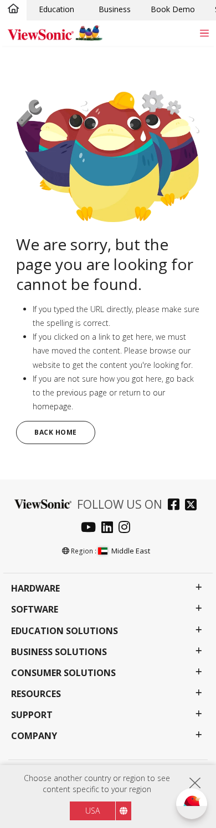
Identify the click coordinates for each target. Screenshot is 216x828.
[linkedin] (110, 528)
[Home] (13, 9)
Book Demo (173, 9)
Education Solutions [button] (64, 631)
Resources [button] (36, 694)
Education (56, 9)
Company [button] (34, 736)
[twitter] (193, 506)
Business (115, 9)
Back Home (55, 432)
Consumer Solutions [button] (63, 673)
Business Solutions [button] (59, 652)
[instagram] (127, 528)
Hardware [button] (35, 588)
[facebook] (176, 506)
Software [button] (34, 609)
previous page (81, 392)
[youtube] (91, 528)
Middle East (130, 551)
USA (92, 810)
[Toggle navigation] (204, 33)
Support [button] (32, 715)
